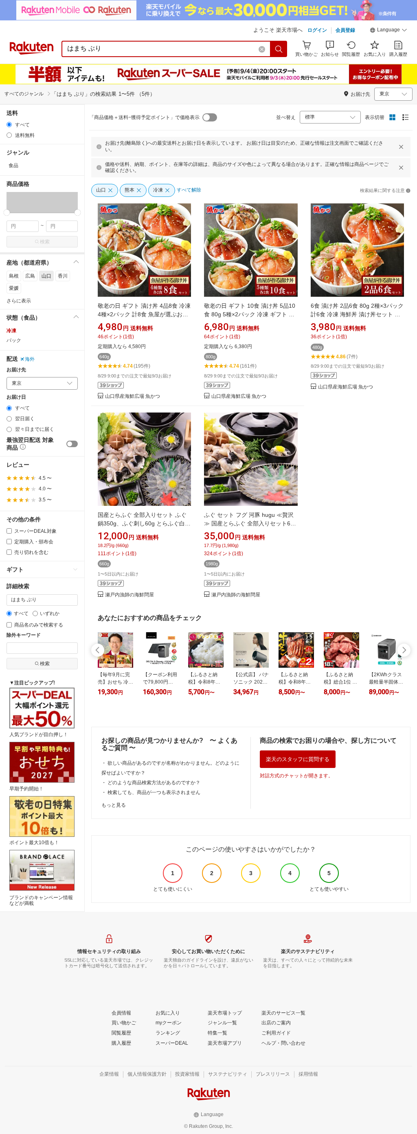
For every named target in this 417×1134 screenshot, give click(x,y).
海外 (30, 359)
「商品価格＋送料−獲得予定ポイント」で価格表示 (144, 117)
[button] (388, 31)
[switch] (72, 444)
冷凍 (11, 330)
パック (14, 340)
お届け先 (16, 370)
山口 (46, 276)
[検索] (279, 49)
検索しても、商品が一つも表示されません (154, 792)
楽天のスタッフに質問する (297, 759)
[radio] (9, 124)
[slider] (7, 213)
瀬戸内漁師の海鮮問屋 (129, 595)
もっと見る (113, 805)
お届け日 (16, 397)
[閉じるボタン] (401, 147)
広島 (30, 276)
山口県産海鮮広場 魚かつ (132, 396)
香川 (63, 276)
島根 (14, 276)
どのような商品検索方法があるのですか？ (154, 782)
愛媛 (14, 288)
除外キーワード (24, 635)
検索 (45, 242)
